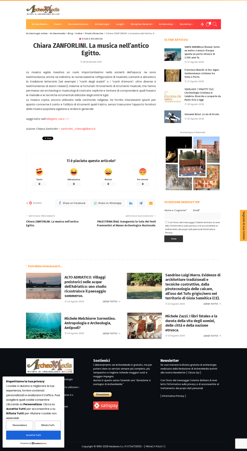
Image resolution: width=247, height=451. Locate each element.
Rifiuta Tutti (47, 425)
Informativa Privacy (173, 396)
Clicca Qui (193, 372)
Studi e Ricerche (92, 39)
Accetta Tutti (33, 435)
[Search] (215, 24)
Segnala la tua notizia (244, 225)
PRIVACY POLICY (155, 446)
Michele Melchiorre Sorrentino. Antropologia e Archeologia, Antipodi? (90, 323)
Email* (196, 210)
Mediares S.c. (116, 446)
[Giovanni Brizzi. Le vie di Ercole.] (172, 116)
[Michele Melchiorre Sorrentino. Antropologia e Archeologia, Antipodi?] (43, 326)
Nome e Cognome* (176, 210)
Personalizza (20, 425)
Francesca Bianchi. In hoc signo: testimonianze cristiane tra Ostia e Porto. (201, 73)
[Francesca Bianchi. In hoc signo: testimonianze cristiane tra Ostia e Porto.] (172, 75)
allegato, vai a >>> (58, 119)
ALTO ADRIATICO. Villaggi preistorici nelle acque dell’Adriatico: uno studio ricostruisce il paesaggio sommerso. (85, 286)
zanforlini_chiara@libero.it (78, 129)
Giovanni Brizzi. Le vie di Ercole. (201, 114)
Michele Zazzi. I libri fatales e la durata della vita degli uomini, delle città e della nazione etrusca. (191, 323)
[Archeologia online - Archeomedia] (43, 10)
